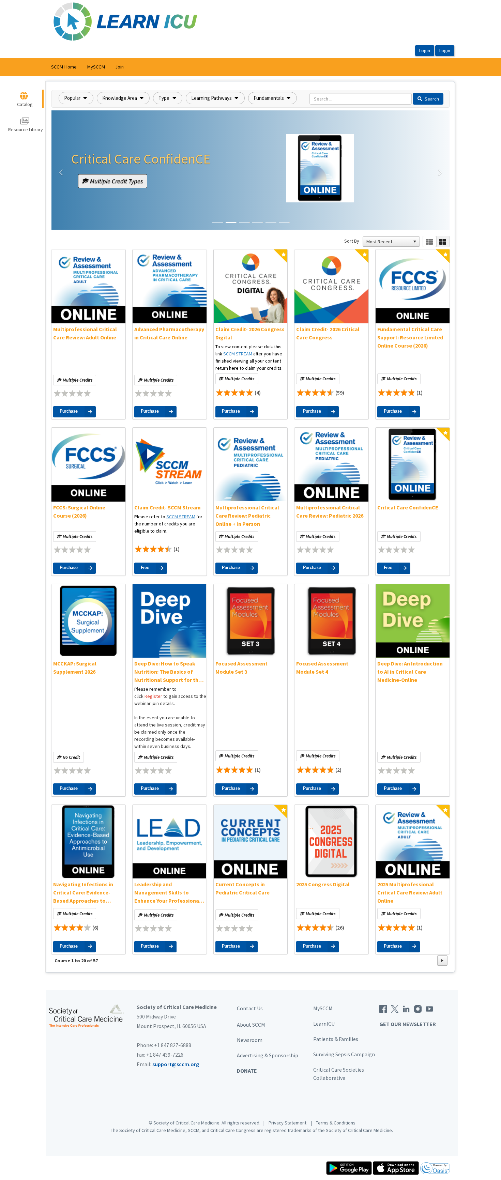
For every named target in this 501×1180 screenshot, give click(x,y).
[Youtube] (429, 1008)
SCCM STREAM (237, 354)
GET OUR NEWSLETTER (407, 1024)
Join (119, 67)
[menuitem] (64, 67)
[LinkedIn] (406, 1008)
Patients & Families (335, 1039)
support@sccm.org (175, 1064)
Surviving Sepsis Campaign (344, 1054)
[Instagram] (418, 1008)
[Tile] (443, 241)
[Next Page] (442, 960)
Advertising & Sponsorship (267, 1055)
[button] (76, 98)
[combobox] (388, 241)
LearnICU (324, 1023)
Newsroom (249, 1040)
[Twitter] (394, 1008)
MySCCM (96, 67)
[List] (429, 241)
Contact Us (250, 1008)
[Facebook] (383, 1008)
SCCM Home (64, 67)
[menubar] (87, 67)
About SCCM (251, 1024)
